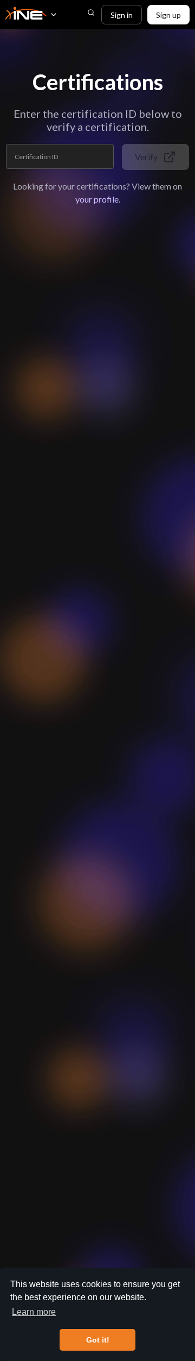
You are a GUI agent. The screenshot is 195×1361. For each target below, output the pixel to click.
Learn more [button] (34, 1311)
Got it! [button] (97, 1339)
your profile (97, 199)
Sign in (121, 15)
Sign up (168, 15)
